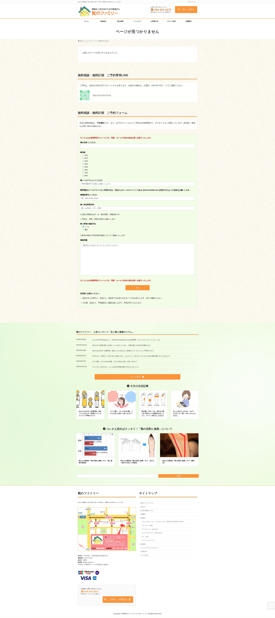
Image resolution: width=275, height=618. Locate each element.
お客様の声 (143, 551)
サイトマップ (192, 2)
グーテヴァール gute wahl (150, 529)
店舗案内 (143, 514)
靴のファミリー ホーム (147, 503)
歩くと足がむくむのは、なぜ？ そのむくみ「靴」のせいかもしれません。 (184, 413)
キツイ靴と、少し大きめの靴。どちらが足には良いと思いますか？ (114, 361)
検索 (178, 476)
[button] (137, 377)
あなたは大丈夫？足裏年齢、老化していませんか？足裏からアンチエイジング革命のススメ (123, 350)
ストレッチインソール (148, 540)
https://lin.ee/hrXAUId (102, 95)
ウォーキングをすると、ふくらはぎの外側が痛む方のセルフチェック (115, 367)
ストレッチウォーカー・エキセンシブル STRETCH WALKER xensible (162, 521)
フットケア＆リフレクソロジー (149, 548)
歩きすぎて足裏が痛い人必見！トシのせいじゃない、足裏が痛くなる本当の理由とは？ (121, 345)
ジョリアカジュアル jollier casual (152, 533)
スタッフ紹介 (144, 555)
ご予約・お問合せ (187, 9)
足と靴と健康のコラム (146, 510)
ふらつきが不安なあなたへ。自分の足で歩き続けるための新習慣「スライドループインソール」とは (126, 340)
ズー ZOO (145, 536)
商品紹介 (143, 518)
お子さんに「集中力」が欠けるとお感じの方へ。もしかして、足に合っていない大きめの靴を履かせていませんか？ (131, 356)
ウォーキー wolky (147, 525)
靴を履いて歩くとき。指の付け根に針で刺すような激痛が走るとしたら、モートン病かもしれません (153, 413)
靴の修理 (143, 544)
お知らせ (143, 507)
